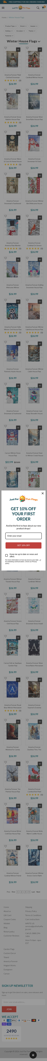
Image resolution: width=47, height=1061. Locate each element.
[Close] (43, 493)
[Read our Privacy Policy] (40, 560)
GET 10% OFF (23, 545)
